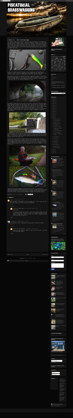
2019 (53, 109)
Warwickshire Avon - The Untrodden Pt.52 (62, 394)
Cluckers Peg (55, 212)
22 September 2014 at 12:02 (18, 200)
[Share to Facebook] (31, 194)
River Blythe (63, 69)
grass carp (61, 70)
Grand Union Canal (56, 67)
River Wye (53, 68)
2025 (53, 100)
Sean (11, 200)
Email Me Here (54, 77)
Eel (63, 67)
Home (28, 254)
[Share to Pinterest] (32, 194)
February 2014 (56, 146)
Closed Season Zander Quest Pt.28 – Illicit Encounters (60, 310)
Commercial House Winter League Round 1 (60, 214)
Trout (58, 61)
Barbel (52, 59)
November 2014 (56, 120)
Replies (13, 206)
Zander (63, 59)
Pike (55, 60)
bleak (60, 66)
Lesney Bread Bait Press (55, 70)
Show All (64, 233)
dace (52, 61)
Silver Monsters (59, 203)
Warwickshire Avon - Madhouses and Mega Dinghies (62, 385)
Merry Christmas (60, 159)
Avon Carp (62, 68)
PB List (52, 79)
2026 (53, 98)
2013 (53, 149)
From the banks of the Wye (57, 158)
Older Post (45, 254)
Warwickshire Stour (60, 64)
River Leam (55, 66)
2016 (53, 114)
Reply (11, 204)
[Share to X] (30, 194)
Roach (58, 59)
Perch (61, 60)
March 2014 (55, 144)
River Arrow (63, 65)
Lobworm (53, 64)
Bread (61, 58)
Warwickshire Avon (56, 56)
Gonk (52, 65)
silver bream (53, 69)
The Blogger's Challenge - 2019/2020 (58, 87)
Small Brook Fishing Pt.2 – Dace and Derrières (60, 304)
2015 (53, 116)
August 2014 (55, 136)
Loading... (53, 335)
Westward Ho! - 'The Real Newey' (62, 389)
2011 (53, 152)
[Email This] (28, 194)
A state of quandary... (57, 132)
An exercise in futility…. (57, 126)
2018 (53, 111)
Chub (52, 58)
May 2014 (55, 141)
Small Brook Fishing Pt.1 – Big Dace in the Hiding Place (60, 276)
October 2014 (55, 122)
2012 (53, 151)
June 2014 (55, 139)
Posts (54, 372)
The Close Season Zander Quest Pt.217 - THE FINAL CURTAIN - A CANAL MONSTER (60, 321)
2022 (53, 105)
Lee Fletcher (13, 221)
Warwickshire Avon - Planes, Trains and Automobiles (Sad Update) (57, 240)
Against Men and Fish (56, 169)
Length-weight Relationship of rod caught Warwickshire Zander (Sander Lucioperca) (58, 82)
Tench (64, 66)
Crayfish (58, 69)
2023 (53, 103)
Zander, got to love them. (57, 130)
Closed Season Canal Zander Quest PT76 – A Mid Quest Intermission (60, 315)
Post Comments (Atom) (30, 258)
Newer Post (10, 254)
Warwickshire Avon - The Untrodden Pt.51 (62, 399)
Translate (59, 362)
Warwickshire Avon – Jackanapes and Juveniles (59, 287)
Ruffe (58, 68)
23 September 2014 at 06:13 (32, 208)
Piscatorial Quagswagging (18, 194)
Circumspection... (56, 125)
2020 (53, 108)
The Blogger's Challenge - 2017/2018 (58, 85)
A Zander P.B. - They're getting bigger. (57, 129)
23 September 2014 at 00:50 (22, 221)
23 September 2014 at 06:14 (32, 228)
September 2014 (56, 123)
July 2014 (55, 138)
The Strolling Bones (56, 202)
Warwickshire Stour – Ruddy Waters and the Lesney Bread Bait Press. (60, 293)
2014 (53, 117)
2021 (53, 106)
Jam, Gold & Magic (60, 180)
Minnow (57, 65)
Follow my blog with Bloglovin (56, 355)
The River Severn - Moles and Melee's (62, 380)
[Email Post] (26, 194)
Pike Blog (54, 179)
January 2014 (55, 147)
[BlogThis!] (29, 194)
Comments (55, 374)
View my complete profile (55, 405)
